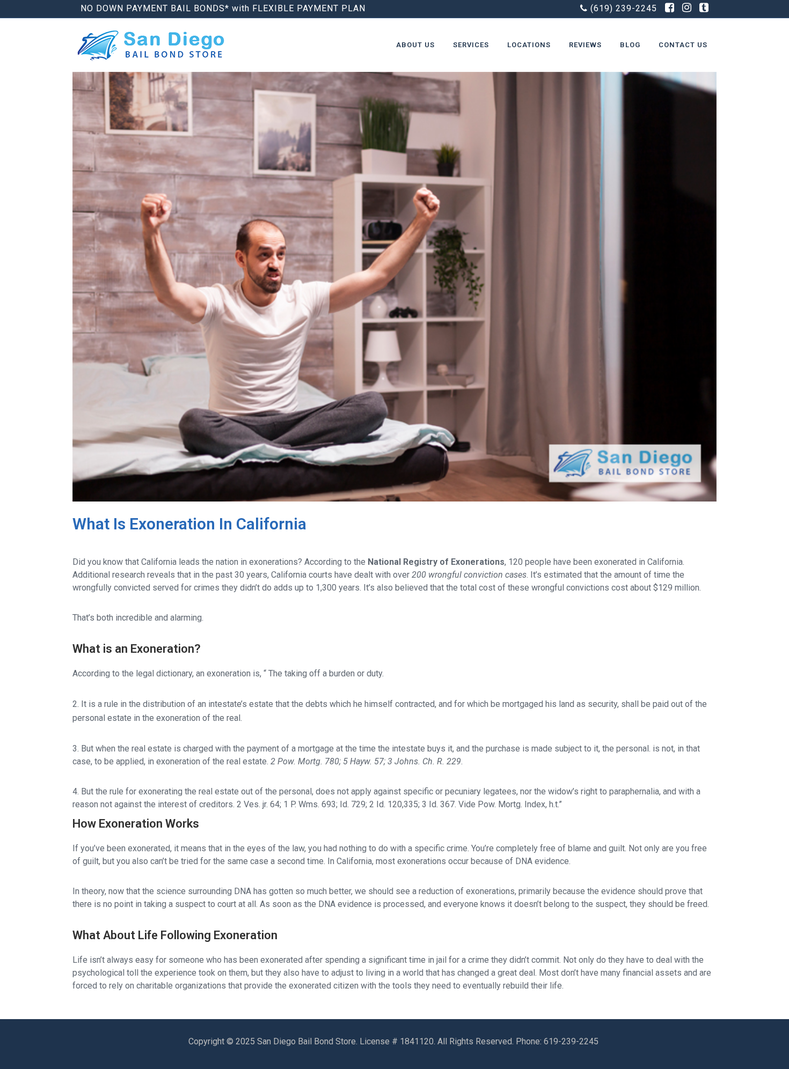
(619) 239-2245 (623, 8)
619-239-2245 (572, 1041)
